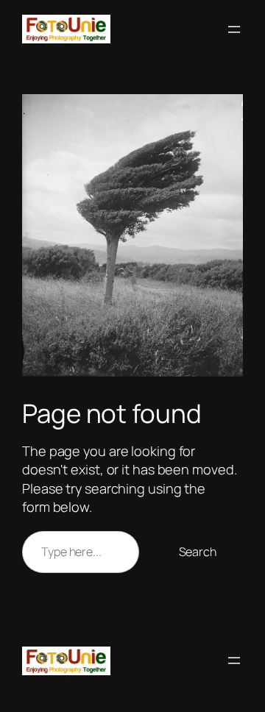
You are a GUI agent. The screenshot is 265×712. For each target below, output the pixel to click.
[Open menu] (234, 29)
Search (197, 552)
